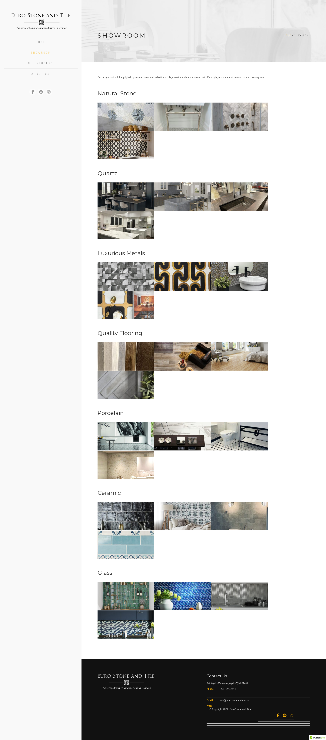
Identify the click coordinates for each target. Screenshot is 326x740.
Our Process (40, 63)
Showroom (41, 52)
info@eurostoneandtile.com (235, 700)
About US (41, 73)
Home (41, 42)
